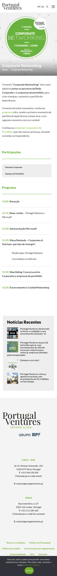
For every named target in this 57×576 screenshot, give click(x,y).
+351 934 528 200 (29, 472)
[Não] (53, 566)
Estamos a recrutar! (30, 360)
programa (7, 112)
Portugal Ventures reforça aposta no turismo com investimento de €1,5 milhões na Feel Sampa (34, 378)
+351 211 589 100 (29, 510)
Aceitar (29, 570)
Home (5, 69)
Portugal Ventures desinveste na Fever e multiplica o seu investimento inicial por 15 (34, 331)
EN (43, 7)
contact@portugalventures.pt (29, 483)
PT (39, 7)
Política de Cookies (31, 565)
